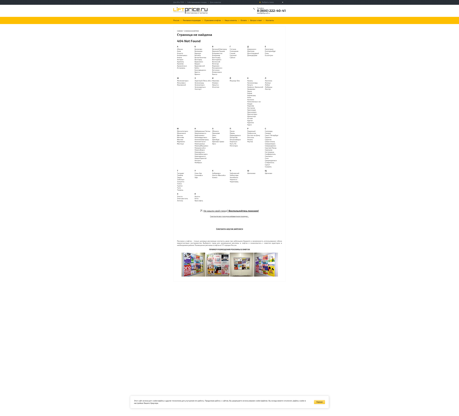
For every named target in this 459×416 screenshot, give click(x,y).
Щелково (268, 173)
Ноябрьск (198, 163)
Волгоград (216, 58)
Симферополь (270, 154)
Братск (197, 72)
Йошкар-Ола (235, 81)
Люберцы (268, 87)
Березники (199, 62)
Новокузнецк (200, 144)
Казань (250, 81)
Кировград (251, 95)
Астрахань (181, 68)
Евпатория (269, 49)
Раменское (251, 133)
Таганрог (180, 173)
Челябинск (234, 177)
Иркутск (215, 85)
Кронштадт (251, 116)
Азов (179, 51)
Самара (268, 133)
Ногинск (198, 161)
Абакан (180, 49)
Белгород (198, 60)
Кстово (250, 118)
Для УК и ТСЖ (178, 2)
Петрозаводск (235, 140)
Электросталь (182, 199)
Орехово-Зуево (218, 142)
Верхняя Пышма (218, 51)
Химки (214, 177)
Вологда (215, 64)
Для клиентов (215, 2)
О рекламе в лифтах (213, 20)
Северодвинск (270, 146)
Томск (179, 184)
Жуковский (181, 85)
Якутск (197, 197)
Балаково (198, 49)
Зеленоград (199, 83)
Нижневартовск (201, 137)
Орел (214, 137)
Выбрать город (268, 2)
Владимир (216, 55)
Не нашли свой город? (231, 210)
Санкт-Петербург (271, 135)
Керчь (249, 91)
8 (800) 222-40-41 (271, 11)
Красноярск (252, 112)
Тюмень (180, 190)
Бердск (197, 64)
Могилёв (180, 137)
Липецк (268, 83)
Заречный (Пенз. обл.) (203, 81)
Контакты (270, 20)
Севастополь (270, 142)
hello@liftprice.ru (263, 13)
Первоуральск (235, 135)
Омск (214, 135)
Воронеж (215, 66)
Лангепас (268, 81)
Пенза (232, 131)
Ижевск (215, 83)
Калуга (250, 85)
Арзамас (180, 64)
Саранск (268, 137)
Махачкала (181, 133)
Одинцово (216, 133)
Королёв (250, 106)
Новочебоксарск (201, 154)
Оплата (244, 20)
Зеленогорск (200, 85)
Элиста (179, 197)
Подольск (233, 142)
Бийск (197, 68)
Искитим (215, 87)
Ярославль (199, 201)
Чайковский (234, 173)
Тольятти (180, 182)
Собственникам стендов (197, 2)
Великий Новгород (219, 49)
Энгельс (180, 201)
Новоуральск (200, 152)
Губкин (232, 58)
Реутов (250, 142)
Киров (249, 93)
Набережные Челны (202, 131)
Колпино (250, 100)
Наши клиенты (231, 20)
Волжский (216, 62)
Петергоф (233, 137)
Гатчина (233, 49)
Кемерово (251, 89)
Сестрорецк (269, 152)
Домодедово (252, 55)
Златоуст (198, 89)
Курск (249, 125)
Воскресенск (217, 68)
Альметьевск (182, 55)
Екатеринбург (270, 51)
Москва (180, 140)
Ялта (196, 199)
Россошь (250, 137)
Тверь (179, 177)
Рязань (250, 140)
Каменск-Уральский (255, 87)
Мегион (180, 135)
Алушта (180, 53)
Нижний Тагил (200, 142)
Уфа (196, 177)
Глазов (232, 53)
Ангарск (180, 60)
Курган (250, 121)
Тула (179, 188)
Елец (267, 53)
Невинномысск (200, 133)
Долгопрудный (253, 53)
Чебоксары (234, 175)
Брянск (197, 74)
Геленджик (234, 51)
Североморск (270, 144)
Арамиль (180, 62)
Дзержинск (251, 49)
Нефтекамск (199, 135)
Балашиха (198, 51)
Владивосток (217, 53)
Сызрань (268, 167)
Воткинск (216, 70)
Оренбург (215, 140)
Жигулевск (181, 83)
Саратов (268, 140)
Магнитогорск (182, 131)
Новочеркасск (200, 156)
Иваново (215, 81)
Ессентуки (269, 55)
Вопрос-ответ (256, 20)
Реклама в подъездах (192, 20)
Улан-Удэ (198, 173)
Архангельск (182, 66)
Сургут (267, 165)
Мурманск (181, 142)
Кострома (251, 108)
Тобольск (180, 180)
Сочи (267, 158)
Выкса (214, 74)
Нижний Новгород (202, 140)
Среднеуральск (271, 161)
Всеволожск (217, 72)
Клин (249, 97)
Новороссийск (200, 148)
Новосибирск (200, 150)
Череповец (234, 182)
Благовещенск (200, 70)
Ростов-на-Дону (253, 135)
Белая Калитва (200, 58)
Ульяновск (199, 175)
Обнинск (215, 131)
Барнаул (198, 53)
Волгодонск (216, 60)
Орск (214, 144)
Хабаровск (216, 173)
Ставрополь (269, 163)
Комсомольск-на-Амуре (254, 103)
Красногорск (252, 114)
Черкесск (233, 180)
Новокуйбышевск (201, 146)
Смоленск (269, 156)
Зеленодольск (200, 87)
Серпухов (268, 150)
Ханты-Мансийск (219, 175)
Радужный (251, 131)
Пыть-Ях (233, 144)
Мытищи (180, 144)
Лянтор (267, 89)
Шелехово (251, 173)
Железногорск (183, 81)
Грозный (233, 55)
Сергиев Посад (270, 148)
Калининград (252, 83)
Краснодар (251, 110)
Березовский (200, 66)
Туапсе (179, 186)
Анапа (179, 58)
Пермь (232, 133)
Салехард (268, 131)
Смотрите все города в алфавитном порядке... (229, 216)
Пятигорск (234, 146)
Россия (176, 20)
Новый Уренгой (200, 158)
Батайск (198, 55)
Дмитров (250, 51)
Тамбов (180, 175)
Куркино (250, 123)
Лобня (267, 85)
